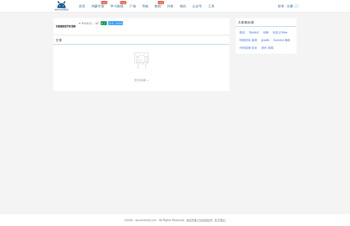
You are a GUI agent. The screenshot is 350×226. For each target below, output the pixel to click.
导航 (145, 6)
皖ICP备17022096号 (200, 220)
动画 (266, 32)
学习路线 (116, 6)
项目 (183, 6)
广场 (132, 6)
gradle (265, 40)
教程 (158, 6)
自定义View (280, 32)
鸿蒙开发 (97, 6)
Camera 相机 (281, 40)
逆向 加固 (267, 48)
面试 (242, 32)
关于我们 (220, 220)
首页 (82, 6)
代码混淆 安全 (248, 48)
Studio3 (254, 32)
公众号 (197, 6)
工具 (211, 6)
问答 (170, 6)
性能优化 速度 (248, 40)
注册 (290, 6)
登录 (281, 6)
